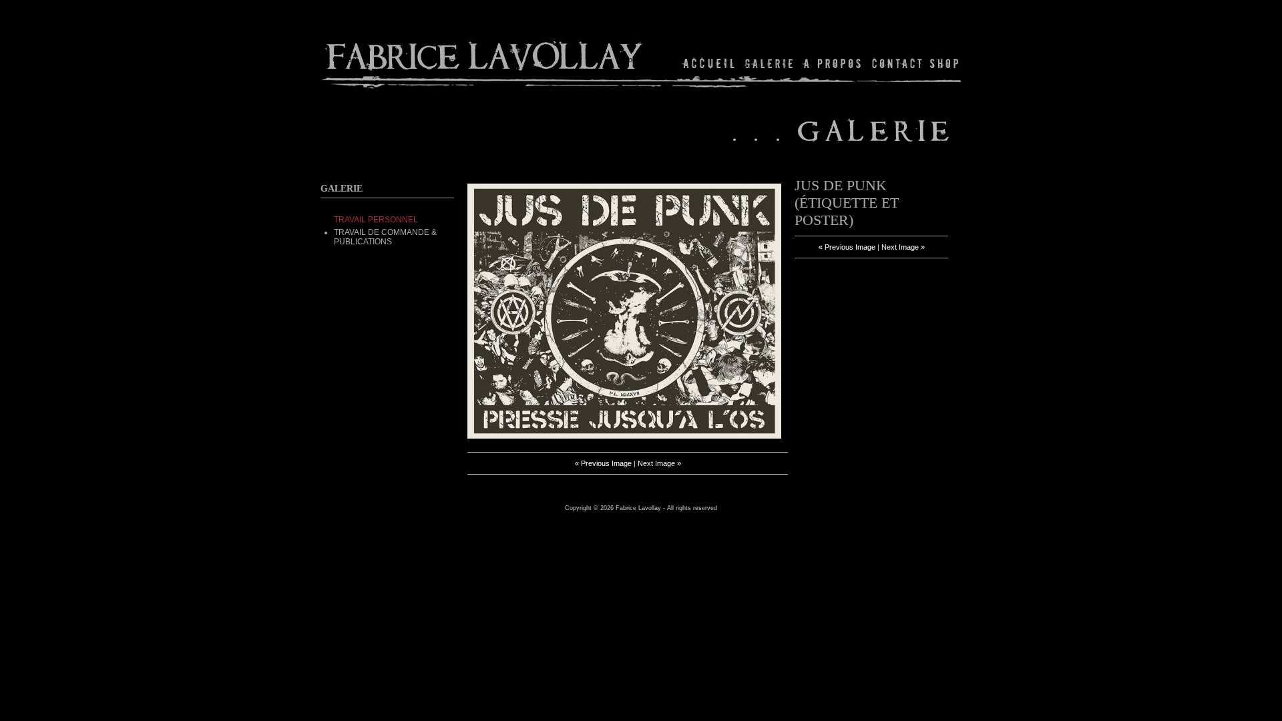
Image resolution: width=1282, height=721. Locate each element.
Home (709, 63)
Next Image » (659, 463)
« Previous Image (603, 463)
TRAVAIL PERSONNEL (376, 219)
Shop (943, 63)
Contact (897, 63)
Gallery (769, 63)
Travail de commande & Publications (385, 237)
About (833, 63)
